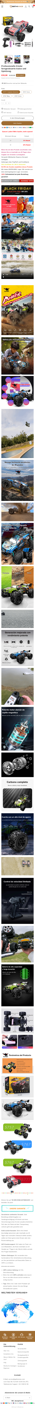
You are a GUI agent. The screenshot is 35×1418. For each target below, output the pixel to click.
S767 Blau (6, 96)
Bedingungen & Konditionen (22, 1365)
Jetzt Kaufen (17, 123)
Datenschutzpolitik (23, 1352)
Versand (3, 78)
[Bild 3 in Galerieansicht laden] (26, 59)
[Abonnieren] (29, 1398)
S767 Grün (26, 92)
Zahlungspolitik (22, 1360)
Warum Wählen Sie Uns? (9, 1358)
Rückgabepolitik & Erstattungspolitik (23, 1356)
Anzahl (3, 100)
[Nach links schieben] (2, 60)
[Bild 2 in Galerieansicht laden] (17, 59)
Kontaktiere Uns (8, 1354)
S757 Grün (18, 96)
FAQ (5, 1362)
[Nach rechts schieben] (33, 60)
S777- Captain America (10, 92)
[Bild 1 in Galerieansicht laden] (8, 59)
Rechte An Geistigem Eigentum (10, 1367)
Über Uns (6, 1350)
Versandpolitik (22, 1348)
